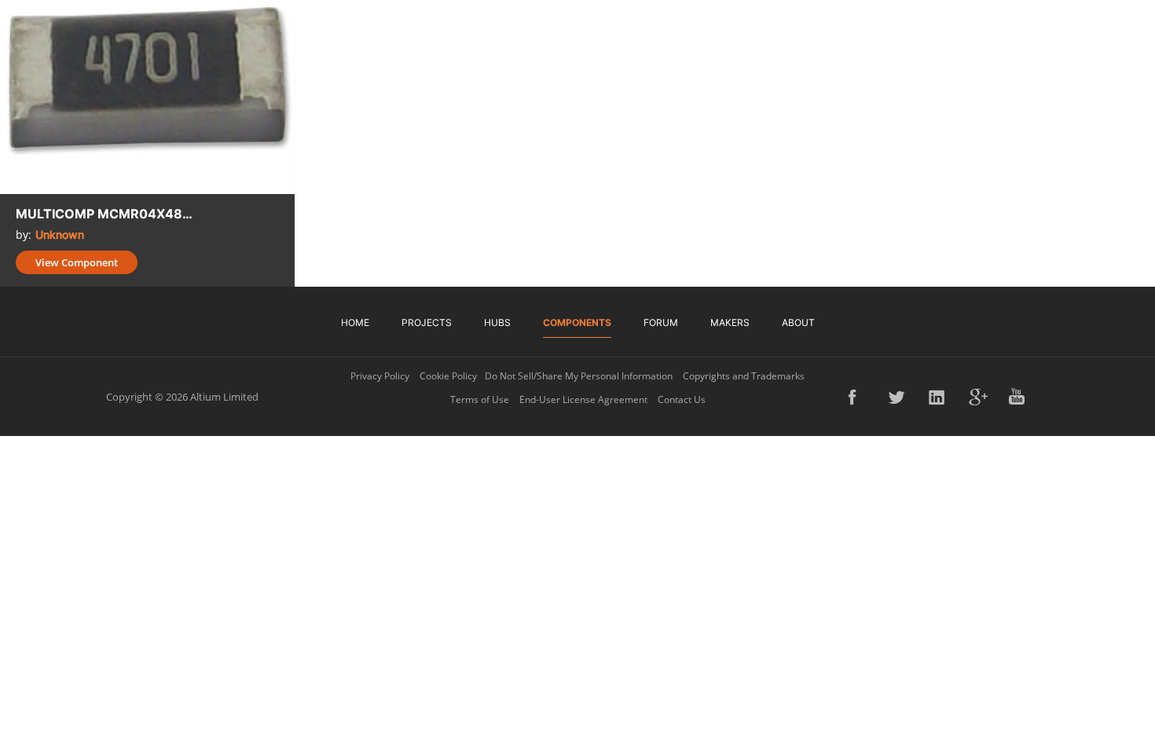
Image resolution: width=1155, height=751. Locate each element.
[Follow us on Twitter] (898, 396)
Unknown (59, 234)
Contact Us (682, 399)
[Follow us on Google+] (978, 396)
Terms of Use (479, 399)
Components (577, 322)
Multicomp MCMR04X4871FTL (106, 213)
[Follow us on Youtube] (1018, 396)
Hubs (497, 322)
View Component (76, 262)
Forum (661, 322)
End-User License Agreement (583, 399)
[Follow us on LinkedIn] (938, 396)
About (798, 322)
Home (355, 322)
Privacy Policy (379, 376)
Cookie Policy (448, 376)
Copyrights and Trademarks (744, 376)
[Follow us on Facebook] (858, 396)
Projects (427, 322)
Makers (730, 322)
